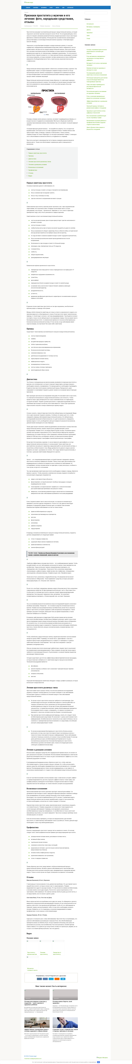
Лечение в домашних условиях (37, 164)
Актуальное (70, 7)
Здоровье (35, 7)
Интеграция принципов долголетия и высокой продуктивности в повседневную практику (97, 79)
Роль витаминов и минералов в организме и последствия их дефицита (96, 58)
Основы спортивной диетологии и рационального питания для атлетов (97, 51)
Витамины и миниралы (93, 27)
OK (98, 1062)
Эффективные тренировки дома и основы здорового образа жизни (36, 1030)
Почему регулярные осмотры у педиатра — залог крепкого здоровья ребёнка (35, 1003)
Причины (31, 156)
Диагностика (32, 159)
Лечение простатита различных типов (39, 161)
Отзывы (30, 173)
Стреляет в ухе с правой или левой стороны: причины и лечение (65, 1030)
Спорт (51, 7)
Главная (28, 7)
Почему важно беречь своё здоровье (62, 1002)
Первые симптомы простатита (37, 153)
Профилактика (32, 170)
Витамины (44, 7)
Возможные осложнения (35, 167)
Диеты (57, 7)
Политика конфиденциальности (32, 1058)
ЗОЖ (63, 7)
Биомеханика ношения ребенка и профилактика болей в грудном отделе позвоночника (96, 122)
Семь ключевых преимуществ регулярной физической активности (96, 86)
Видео (30, 176)
